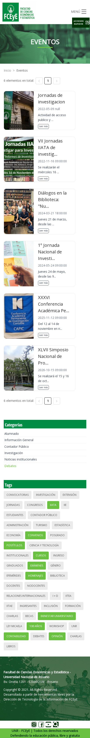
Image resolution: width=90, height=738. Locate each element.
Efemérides (14, 575)
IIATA (53, 505)
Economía (14, 535)
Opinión (57, 636)
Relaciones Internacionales (26, 596)
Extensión (69, 495)
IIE (65, 505)
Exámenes (36, 565)
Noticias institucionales (20, 459)
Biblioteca (57, 575)
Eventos (22, 70)
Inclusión (51, 606)
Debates (10, 466)
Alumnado (11, 433)
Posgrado (57, 535)
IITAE (9, 606)
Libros (11, 646)
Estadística (62, 525)
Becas (29, 616)
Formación (73, 606)
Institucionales (17, 555)
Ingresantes (28, 606)
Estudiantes (15, 515)
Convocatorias (18, 495)
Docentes (13, 586)
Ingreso (58, 555)
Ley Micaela (14, 626)
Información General (18, 440)
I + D (55, 596)
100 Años (35, 626)
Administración (17, 525)
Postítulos (14, 545)
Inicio (7, 70)
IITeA (68, 596)
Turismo (41, 525)
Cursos (41, 555)
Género (55, 565)
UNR (74, 626)
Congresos (35, 505)
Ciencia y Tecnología (44, 545)
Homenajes (35, 575)
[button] (81, 23)
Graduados (15, 565)
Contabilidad (16, 636)
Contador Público (16, 446)
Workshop (56, 626)
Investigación (13, 453)
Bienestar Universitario (57, 616)
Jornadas (13, 505)
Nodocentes (36, 586)
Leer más (43, 126)
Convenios (35, 535)
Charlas (12, 616)
